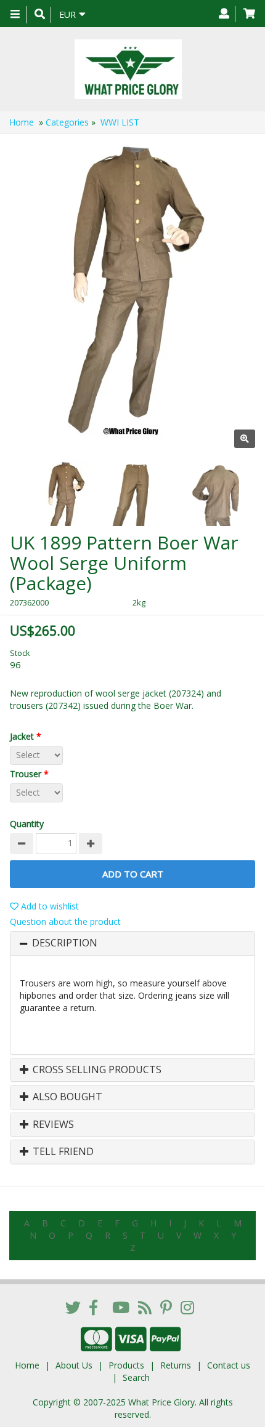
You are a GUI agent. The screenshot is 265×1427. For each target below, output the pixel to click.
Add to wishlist (48, 906)
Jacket (25, 736)
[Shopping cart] (249, 14)
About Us (73, 1365)
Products (126, 1365)
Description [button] (64, 943)
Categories (67, 122)
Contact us (228, 1365)
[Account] (224, 14)
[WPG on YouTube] (120, 1307)
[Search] (39, 15)
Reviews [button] (52, 1124)
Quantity (27, 823)
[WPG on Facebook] (93, 1307)
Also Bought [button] (66, 1097)
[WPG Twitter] (73, 1307)
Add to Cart (132, 874)
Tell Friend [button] (62, 1151)
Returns (175, 1365)
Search (136, 1377)
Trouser (29, 774)
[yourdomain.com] (128, 69)
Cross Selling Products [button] (95, 1070)
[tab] (132, 943)
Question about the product (65, 921)
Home (21, 122)
